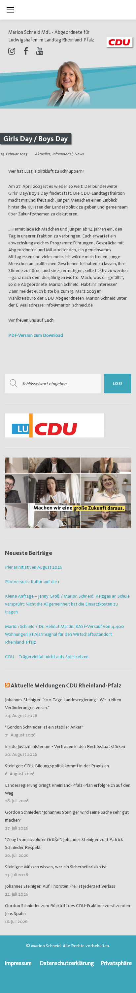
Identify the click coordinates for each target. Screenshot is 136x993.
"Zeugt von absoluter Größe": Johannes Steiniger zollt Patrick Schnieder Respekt (64, 843)
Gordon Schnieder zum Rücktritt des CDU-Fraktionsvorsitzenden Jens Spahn (67, 909)
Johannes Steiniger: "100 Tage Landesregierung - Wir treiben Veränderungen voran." (63, 703)
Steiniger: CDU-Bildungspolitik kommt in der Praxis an (57, 765)
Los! (117, 383)
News (79, 154)
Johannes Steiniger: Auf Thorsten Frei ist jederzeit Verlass (60, 886)
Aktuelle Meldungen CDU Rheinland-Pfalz (66, 685)
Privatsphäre (116, 962)
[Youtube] (39, 51)
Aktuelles (42, 154)
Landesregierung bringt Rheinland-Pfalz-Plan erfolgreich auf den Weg (67, 789)
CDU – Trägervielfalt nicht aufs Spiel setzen (46, 656)
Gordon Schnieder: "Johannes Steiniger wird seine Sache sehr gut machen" (67, 816)
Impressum (18, 962)
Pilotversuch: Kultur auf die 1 (32, 581)
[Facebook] (25, 51)
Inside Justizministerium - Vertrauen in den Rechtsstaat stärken (65, 746)
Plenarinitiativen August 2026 (33, 567)
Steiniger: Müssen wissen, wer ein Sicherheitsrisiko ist (56, 866)
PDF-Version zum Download (35, 335)
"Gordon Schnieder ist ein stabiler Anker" (44, 727)
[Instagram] (11, 51)
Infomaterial (62, 154)
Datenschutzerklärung (67, 962)
